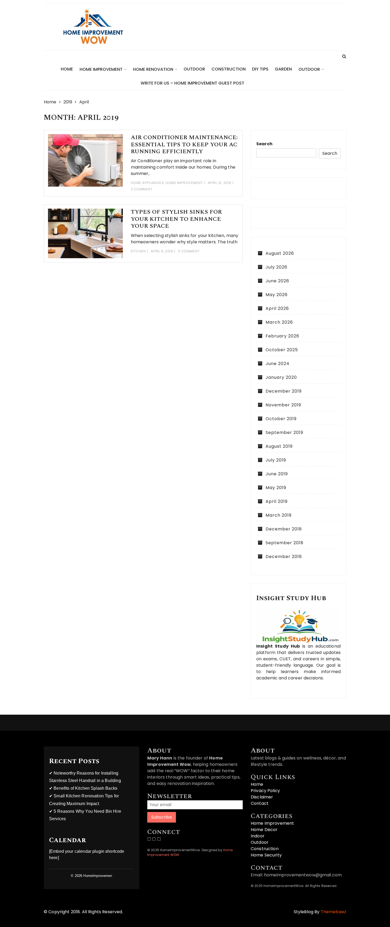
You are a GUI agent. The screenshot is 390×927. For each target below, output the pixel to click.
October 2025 (282, 350)
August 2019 (279, 446)
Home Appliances (147, 182)
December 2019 (284, 391)
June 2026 (277, 281)
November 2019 (283, 405)
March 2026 (279, 322)
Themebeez (333, 912)
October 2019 (281, 419)
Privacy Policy (265, 791)
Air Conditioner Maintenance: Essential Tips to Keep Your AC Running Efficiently (184, 144)
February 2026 (282, 336)
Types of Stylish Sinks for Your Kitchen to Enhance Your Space (176, 219)
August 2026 (280, 253)
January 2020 (281, 377)
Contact (259, 803)
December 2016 (284, 556)
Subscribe (161, 817)
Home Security (266, 855)
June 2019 (277, 474)
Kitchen (138, 251)
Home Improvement (101, 69)
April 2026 (277, 308)
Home (67, 69)
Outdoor (194, 69)
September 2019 (284, 432)
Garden (283, 69)
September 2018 (285, 543)
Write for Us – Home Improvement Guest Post (192, 83)
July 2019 (276, 460)
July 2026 (276, 267)
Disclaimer (262, 797)
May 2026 (277, 295)
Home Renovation (153, 69)
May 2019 (276, 488)
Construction (228, 69)
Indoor (258, 836)
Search (264, 144)
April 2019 (277, 501)
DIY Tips (260, 69)
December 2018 (284, 529)
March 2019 (279, 515)
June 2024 (277, 364)
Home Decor (264, 830)
